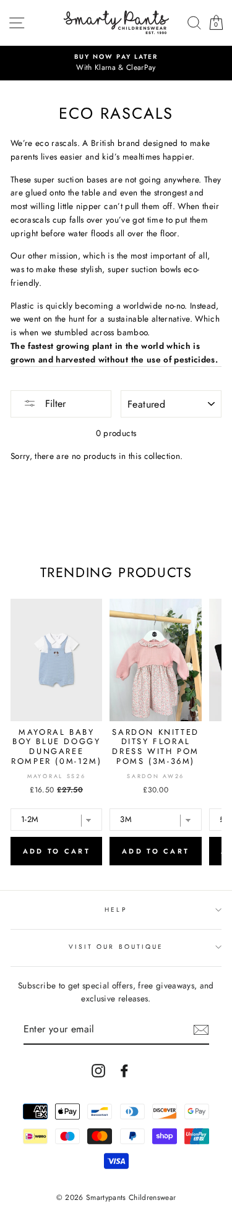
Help (116, 909)
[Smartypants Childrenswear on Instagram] (98, 1070)
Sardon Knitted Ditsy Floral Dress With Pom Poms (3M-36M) (155, 746)
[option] (116, 63)
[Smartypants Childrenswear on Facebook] (124, 1070)
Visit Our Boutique (116, 946)
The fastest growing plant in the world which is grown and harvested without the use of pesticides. (114, 353)
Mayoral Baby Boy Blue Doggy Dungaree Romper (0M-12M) (56, 746)
